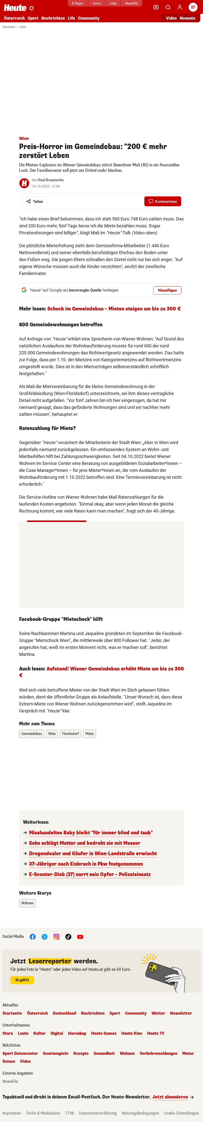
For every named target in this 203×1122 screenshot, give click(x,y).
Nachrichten (92, 1013)
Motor (188, 1053)
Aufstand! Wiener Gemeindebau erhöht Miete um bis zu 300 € (101, 672)
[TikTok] (68, 936)
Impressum (11, 1113)
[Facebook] (33, 936)
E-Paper (78, 3)
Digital (57, 1033)
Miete (89, 733)
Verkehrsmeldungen (158, 1053)
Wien (23, 27)
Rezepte (81, 1053)
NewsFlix (131, 3)
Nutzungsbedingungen (140, 1113)
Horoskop (77, 1033)
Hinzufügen (167, 290)
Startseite (8, 27)
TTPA (69, 1113)
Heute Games (103, 1033)
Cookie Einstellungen (181, 1113)
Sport (33, 18)
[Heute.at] (15, 7)
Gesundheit (104, 1053)
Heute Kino (131, 1033)
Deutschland (64, 1013)
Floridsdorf (70, 733)
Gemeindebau (31, 733)
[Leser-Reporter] (156, 7)
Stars (7, 1033)
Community (89, 18)
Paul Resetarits (51, 180)
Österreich (14, 18)
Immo (97, 3)
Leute (23, 1033)
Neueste (187, 18)
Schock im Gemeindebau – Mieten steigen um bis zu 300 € (114, 308)
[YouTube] (80, 936)
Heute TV (155, 1033)
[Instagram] (56, 936)
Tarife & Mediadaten (43, 1113)
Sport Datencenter (20, 1053)
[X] (45, 936)
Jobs (113, 3)
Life (71, 18)
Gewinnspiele (55, 1053)
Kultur (39, 1033)
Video (171, 18)
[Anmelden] (180, 7)
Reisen (8, 1061)
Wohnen (27, 903)
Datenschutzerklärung (98, 1113)
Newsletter (181, 1013)
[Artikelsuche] (168, 7)
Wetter (158, 1013)
